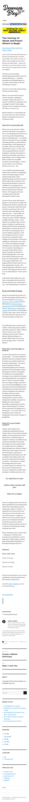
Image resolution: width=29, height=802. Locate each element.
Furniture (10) (8, 772)
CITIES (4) (7, 778)
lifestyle (5, 643)
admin (6, 641)
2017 (5, 741)
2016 (5, 744)
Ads (5, 757)
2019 (5, 734)
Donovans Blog (6, 797)
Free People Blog (7, 594)
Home (4, 787)
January (6, 736)
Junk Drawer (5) (9, 776)
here (13, 586)
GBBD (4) (6, 780)
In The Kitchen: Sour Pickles (13, 721)
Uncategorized (22, 641)
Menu (4, 20)
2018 (5, 739)
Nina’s (20, 575)
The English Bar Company (12, 706)
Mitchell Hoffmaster (14, 584)
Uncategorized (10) (9, 774)
